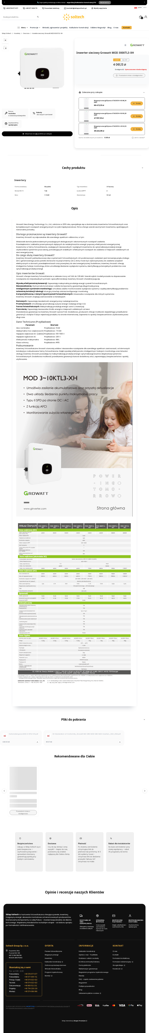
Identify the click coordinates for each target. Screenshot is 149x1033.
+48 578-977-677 (30, 974)
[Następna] (144, 2)
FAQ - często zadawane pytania (91, 979)
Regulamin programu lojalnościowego (93, 972)
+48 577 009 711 (31, 8)
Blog (80, 990)
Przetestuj (105, 2)
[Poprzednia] (4, 2)
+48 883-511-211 (30, 986)
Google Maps (118, 965)
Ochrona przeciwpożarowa (55, 965)
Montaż (48, 976)
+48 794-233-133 (30, 988)
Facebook (117, 969)
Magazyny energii (52, 955)
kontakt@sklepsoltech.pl (77, 8)
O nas (115, 951)
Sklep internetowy (74, 1021)
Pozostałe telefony (51, 8)
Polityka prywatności (87, 986)
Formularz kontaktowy (121, 958)
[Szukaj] (37, 17)
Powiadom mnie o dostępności (130, 75)
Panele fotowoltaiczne (53, 951)
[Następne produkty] (144, 791)
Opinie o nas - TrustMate (88, 955)
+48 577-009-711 (30, 977)
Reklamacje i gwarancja (88, 969)
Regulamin (83, 983)
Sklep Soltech (6, 33)
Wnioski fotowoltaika (53, 969)
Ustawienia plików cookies (89, 993)
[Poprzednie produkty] (4, 791)
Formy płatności (85, 965)
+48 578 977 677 (12, 8)
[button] (74, 167)
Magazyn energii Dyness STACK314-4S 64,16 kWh (110, 127)
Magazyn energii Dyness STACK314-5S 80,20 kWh (110, 114)
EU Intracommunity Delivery (89, 962)
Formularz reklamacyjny (122, 962)
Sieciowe (26, 33)
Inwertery (17, 33)
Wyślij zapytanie (100, 8)
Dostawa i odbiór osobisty (89, 958)
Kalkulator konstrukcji (53, 962)
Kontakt (116, 955)
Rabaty (81, 976)
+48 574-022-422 (30, 980)
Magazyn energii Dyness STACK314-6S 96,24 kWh (110, 101)
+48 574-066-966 (30, 991)
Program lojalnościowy (54, 972)
